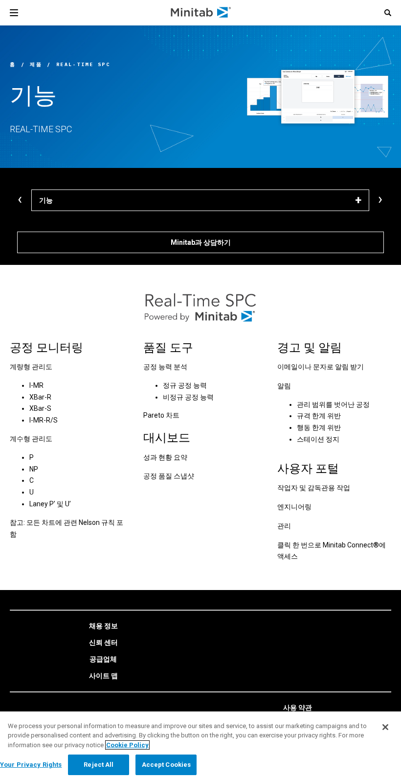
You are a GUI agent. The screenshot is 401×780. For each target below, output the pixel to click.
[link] (103, 626)
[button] (387, 12)
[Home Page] (201, 13)
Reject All (98, 764)
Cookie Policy (127, 745)
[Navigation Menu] (14, 12)
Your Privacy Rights (31, 764)
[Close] (385, 727)
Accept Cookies (166, 764)
